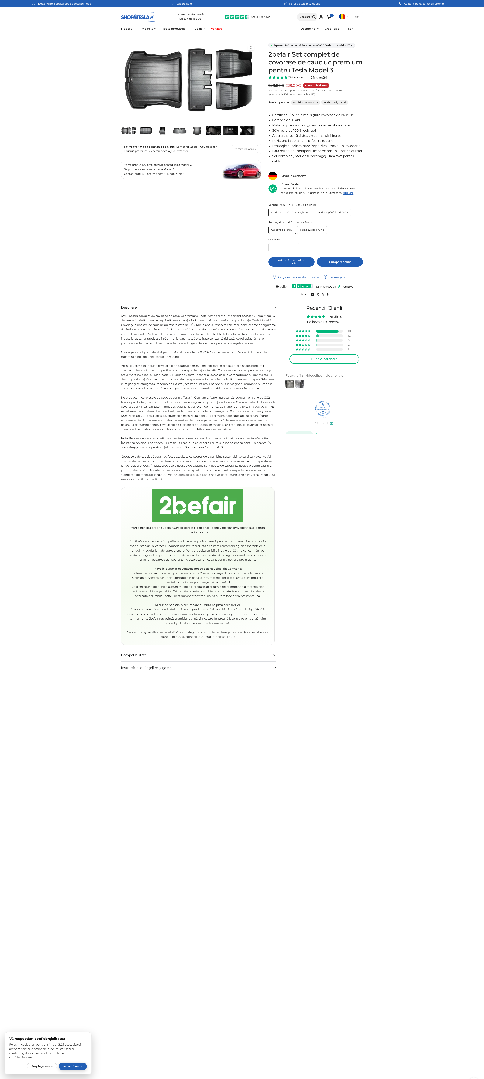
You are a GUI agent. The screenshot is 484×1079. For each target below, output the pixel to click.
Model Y (127, 28)
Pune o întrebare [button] (324, 359)
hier (181, 173)
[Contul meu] (321, 17)
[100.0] (322, 408)
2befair (200, 28)
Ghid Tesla (332, 28)
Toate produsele (173, 28)
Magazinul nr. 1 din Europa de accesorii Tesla (63, 3)
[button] (278, 77)
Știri (351, 28)
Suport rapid (184, 3)
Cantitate (274, 239)
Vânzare (217, 28)
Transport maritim (294, 90)
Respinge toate (42, 1066)
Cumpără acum (340, 262)
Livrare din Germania (190, 14)
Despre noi (308, 28)
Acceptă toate (72, 1066)
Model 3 (147, 28)
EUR (355, 17)
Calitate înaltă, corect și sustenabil (425, 3)
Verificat (322, 423)
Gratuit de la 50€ (190, 18)
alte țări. (348, 192)
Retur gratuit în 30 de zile (304, 3)
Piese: (304, 294)
